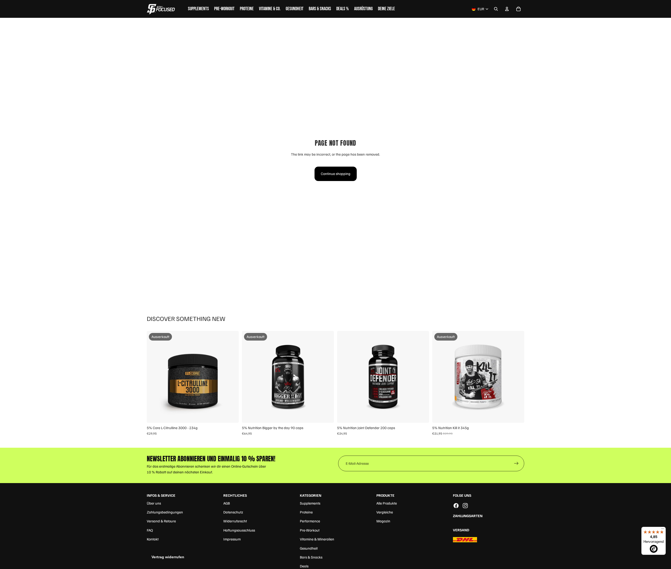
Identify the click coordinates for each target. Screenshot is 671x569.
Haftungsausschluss (239, 530)
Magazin (383, 521)
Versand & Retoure (161, 521)
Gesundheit (309, 548)
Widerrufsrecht (235, 521)
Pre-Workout (310, 530)
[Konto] (507, 9)
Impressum (232, 539)
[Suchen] (496, 9)
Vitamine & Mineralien (317, 539)
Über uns (154, 503)
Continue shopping (335, 173)
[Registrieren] (516, 463)
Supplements (310, 503)
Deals (304, 566)
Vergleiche (384, 512)
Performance (310, 521)
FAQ (150, 530)
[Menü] (662, 530)
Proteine (306, 512)
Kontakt (153, 539)
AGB (226, 503)
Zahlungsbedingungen (165, 512)
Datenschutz (233, 512)
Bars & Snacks (311, 557)
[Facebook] (456, 505)
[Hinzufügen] (421, 415)
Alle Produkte (386, 503)
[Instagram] (465, 505)
